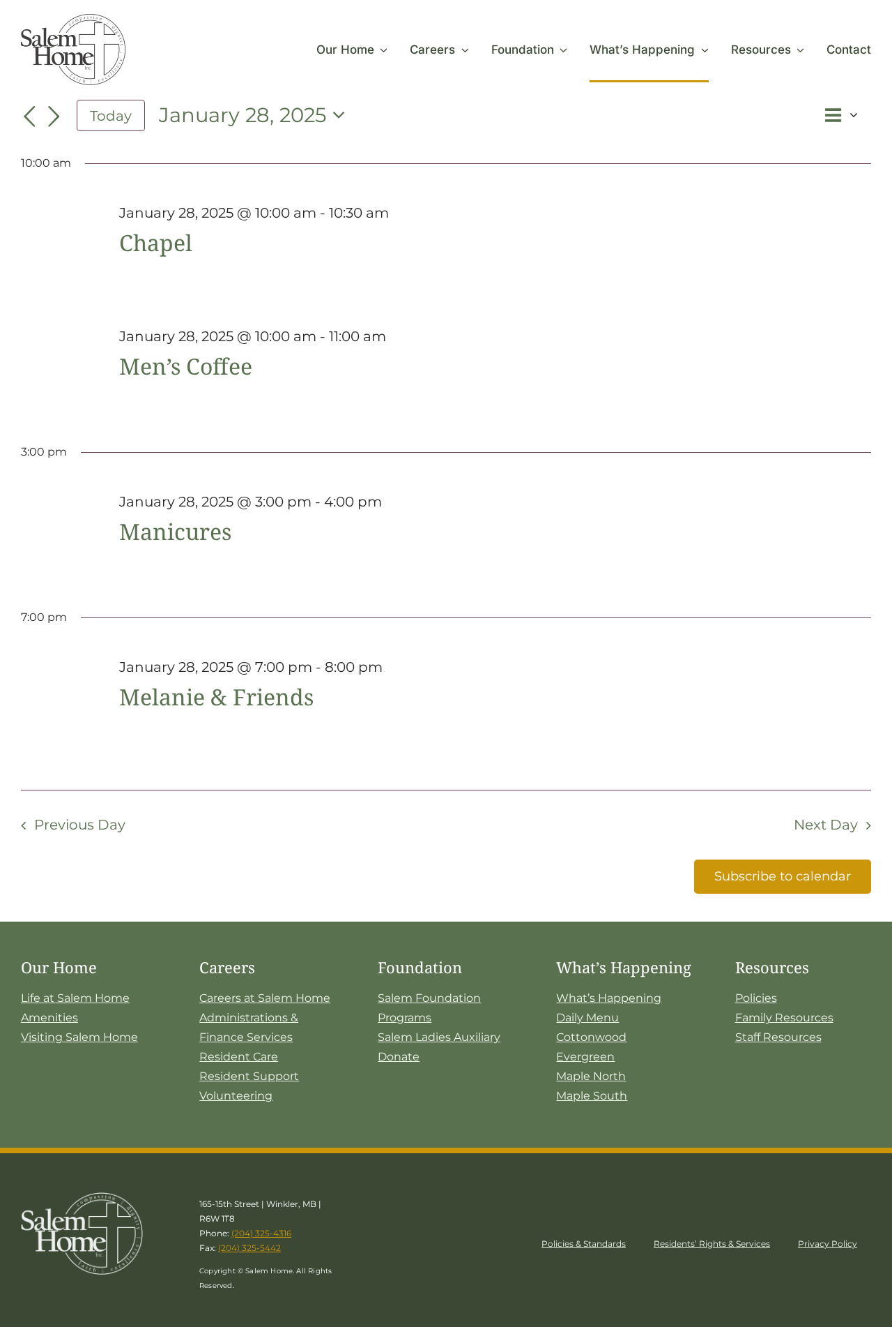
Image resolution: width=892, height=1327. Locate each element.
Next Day (826, 824)
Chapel (155, 242)
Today (111, 115)
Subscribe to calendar (782, 876)
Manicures (175, 531)
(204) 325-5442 (249, 1248)
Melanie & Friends (216, 697)
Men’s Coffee (185, 366)
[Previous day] (29, 117)
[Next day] (54, 117)
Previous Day (79, 824)
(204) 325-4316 (261, 1233)
